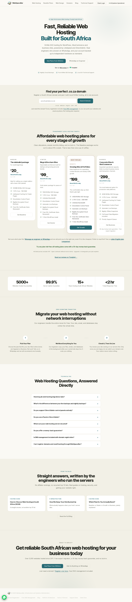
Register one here (61, 571)
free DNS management (70, 109)
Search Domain (85, 101)
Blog (76, 3)
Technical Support (87, 3)
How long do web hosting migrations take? (49, 397)
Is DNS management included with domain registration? (54, 437)
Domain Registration (13, 597)
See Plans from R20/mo (55, 61)
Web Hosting (36, 3)
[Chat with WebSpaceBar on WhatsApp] (4, 597)
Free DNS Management (28, 597)
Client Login (101, 3)
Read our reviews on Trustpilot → (66, 257)
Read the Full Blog (66, 516)
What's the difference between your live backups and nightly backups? (60, 404)
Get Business (110, 225)
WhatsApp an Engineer (77, 61)
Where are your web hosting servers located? (50, 424)
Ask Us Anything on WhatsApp (77, 566)
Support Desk (74, 597)
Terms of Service (62, 597)
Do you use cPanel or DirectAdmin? (46, 417)
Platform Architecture (48, 597)
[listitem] (27, 503)
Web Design (60, 3)
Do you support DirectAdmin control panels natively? (53, 410)
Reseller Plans (48, 3)
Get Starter (51, 223)
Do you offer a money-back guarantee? (48, 430)
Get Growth (81, 227)
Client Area (83, 597)
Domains (69, 3)
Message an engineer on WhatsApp (37, 239)
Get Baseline (21, 215)
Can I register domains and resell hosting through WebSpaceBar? (57, 444)
